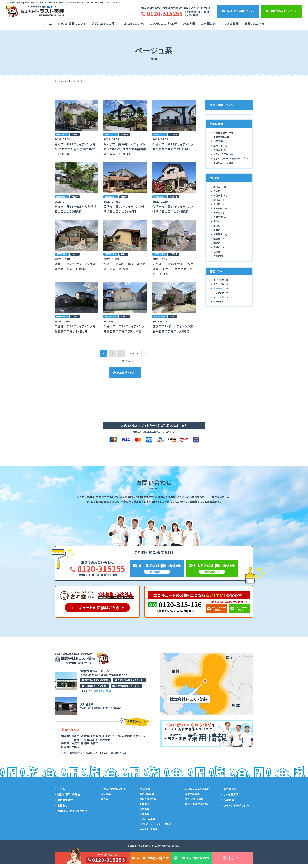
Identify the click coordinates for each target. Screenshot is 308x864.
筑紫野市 (218, 234)
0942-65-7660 (103, 691)
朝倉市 (216, 230)
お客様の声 (208, 23)
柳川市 (216, 199)
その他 (216, 255)
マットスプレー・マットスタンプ (229, 158)
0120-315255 (101, 568)
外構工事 (218, 149)
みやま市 (217, 208)
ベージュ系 (219, 288)
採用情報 (229, 800)
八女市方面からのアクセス (128, 685)
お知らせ (62, 805)
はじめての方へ (133, 23)
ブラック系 (218, 284)
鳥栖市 (216, 247)
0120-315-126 (180, 604)
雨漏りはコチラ (254, 23)
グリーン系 (218, 297)
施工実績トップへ (126, 372)
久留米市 (218, 195)
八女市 (216, 191)
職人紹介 (106, 799)
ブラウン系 (219, 292)
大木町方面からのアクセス (97, 679)
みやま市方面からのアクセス (131, 679)
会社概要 (106, 794)
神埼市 (216, 243)
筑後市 (216, 186)
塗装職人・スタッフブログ (72, 811)
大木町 (216, 212)
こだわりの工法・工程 (197, 788)
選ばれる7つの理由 (105, 23)
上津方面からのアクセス (96, 685)
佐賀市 (216, 238)
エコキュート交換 (222, 162)
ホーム (47, 23)
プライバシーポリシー (236, 805)
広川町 (216, 225)
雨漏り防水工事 (221, 136)
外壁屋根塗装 (220, 132)
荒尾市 (216, 251)
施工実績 (189, 23)
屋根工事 (218, 145)
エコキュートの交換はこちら (95, 607)
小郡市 (216, 221)
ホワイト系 (219, 279)
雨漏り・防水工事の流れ (197, 804)
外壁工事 (218, 141)
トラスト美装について (72, 23)
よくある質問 (230, 23)
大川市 (216, 204)
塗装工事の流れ (193, 794)
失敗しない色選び (194, 799)
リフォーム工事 (221, 154)
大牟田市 (218, 217)
